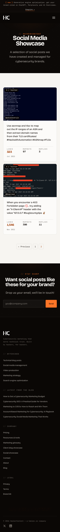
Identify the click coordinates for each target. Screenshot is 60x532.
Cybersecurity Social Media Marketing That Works (25, 417)
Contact (6, 458)
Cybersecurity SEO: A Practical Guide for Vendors (25, 401)
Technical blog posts (12, 360)
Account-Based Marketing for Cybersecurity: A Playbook (28, 412)
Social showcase (10, 453)
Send (51, 303)
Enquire (30, 10)
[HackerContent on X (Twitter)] (4, 526)
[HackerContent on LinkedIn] (10, 526)
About (6, 463)
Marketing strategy (12, 375)
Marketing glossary (12, 443)
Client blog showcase (12, 448)
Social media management (15, 365)
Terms (6, 489)
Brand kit (7, 494)
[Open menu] (54, 18)
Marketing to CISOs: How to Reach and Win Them (25, 406)
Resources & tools (11, 438)
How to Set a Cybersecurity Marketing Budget (24, 396)
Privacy (6, 484)
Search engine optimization (15, 380)
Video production (11, 370)
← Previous (24, 246)
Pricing (6, 433)
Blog (5, 468)
